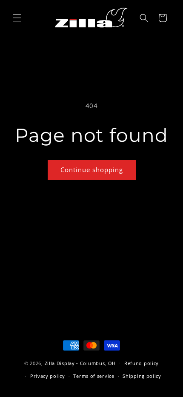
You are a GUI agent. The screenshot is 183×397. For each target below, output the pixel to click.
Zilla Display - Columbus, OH (80, 363)
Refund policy (141, 363)
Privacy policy (47, 376)
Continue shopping (91, 169)
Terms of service (93, 376)
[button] (17, 18)
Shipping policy (142, 376)
